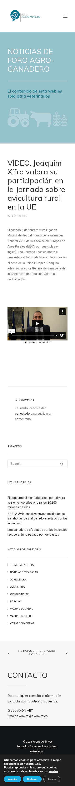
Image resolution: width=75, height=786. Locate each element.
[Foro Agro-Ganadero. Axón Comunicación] (26, 16)
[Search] (38, 464)
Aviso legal (36, 751)
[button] (65, 16)
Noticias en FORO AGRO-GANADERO (37, 652)
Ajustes (52, 779)
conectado (22, 413)
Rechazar (32, 779)
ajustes (53, 771)
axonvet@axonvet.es (32, 716)
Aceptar (12, 779)
